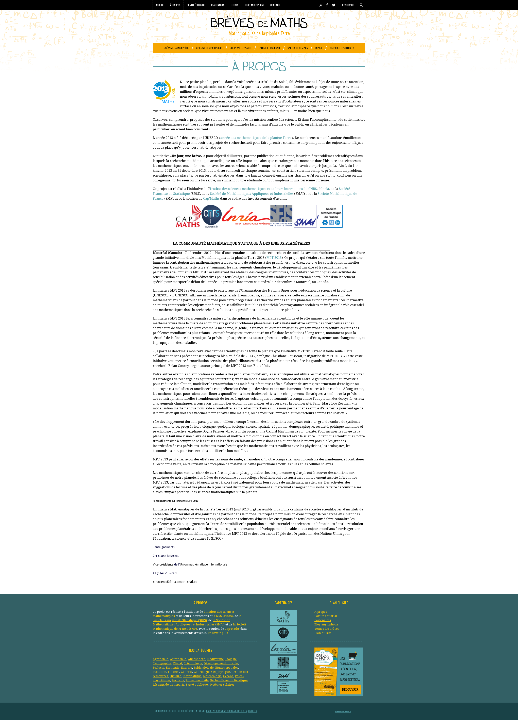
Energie (186, 667)
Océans (228, 676)
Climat (177, 663)
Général (186, 671)
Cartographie (162, 663)
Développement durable (221, 663)
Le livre (235, 5)
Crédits (252, 711)
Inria (325, 189)
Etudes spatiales (226, 667)
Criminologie (193, 663)
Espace (318, 47)
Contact (275, 5)
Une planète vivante (241, 47)
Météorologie (212, 676)
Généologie (202, 671)
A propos (320, 611)
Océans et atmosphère (176, 47)
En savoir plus (218, 633)
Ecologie (158, 667)
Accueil (160, 5)
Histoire (175, 676)
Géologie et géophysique (209, 47)
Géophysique (220, 671)
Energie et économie (269, 47)
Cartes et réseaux (298, 47)
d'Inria (228, 616)
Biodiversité (215, 659)
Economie (172, 667)
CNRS (218, 616)
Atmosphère (196, 659)
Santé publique (197, 684)
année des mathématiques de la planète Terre (256, 138)
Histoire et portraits (342, 47)
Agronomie (160, 659)
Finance (173, 671)
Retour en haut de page (342, 711)
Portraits (178, 680)
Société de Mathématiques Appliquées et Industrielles (251, 194)
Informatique (192, 676)
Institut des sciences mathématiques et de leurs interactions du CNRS (263, 189)
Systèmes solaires (221, 684)
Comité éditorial (196, 5)
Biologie (231, 659)
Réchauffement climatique (229, 680)
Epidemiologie (204, 667)
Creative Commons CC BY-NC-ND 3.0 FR (226, 711)
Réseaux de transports (168, 684)
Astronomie (178, 659)
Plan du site (322, 633)
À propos (175, 5)
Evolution (159, 671)
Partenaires (218, 5)
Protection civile (197, 680)
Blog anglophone (254, 5)
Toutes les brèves (326, 628)
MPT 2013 (274, 258)
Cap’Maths (211, 198)
